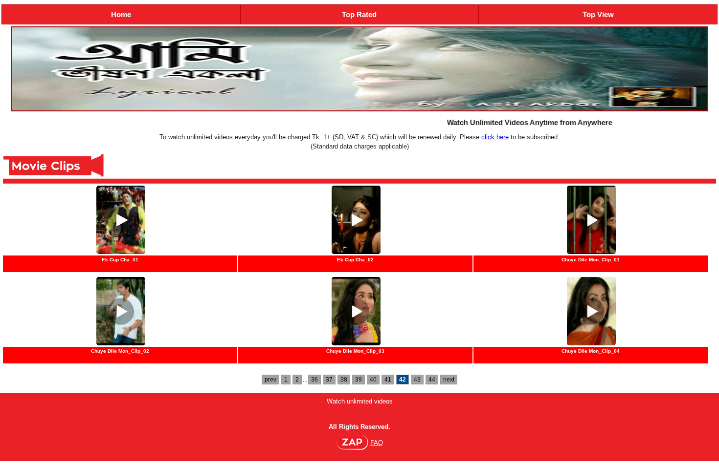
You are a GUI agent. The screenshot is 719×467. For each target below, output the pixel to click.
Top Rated (359, 14)
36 (314, 379)
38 (343, 379)
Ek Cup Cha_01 (120, 259)
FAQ (376, 442)
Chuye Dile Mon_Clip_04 (591, 351)
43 (417, 379)
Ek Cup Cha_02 (355, 259)
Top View (598, 14)
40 (373, 379)
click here (495, 137)
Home (121, 14)
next (448, 379)
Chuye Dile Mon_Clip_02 (120, 351)
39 (358, 379)
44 (431, 379)
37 (329, 379)
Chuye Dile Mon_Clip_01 (591, 259)
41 (387, 379)
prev (270, 379)
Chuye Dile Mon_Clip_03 (355, 351)
